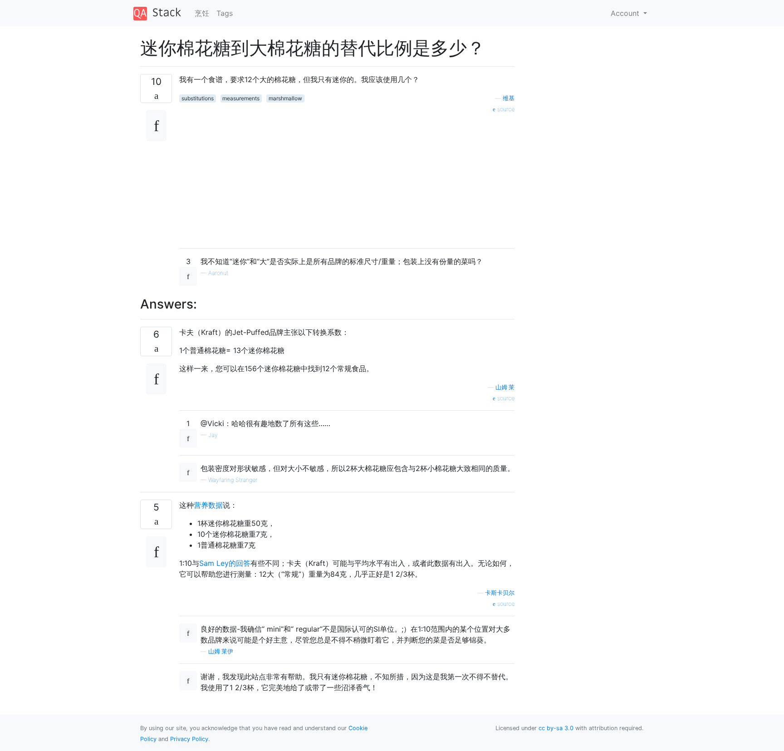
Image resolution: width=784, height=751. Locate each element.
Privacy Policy (189, 739)
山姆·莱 (504, 387)
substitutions (197, 98)
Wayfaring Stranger (232, 479)
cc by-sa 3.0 (556, 728)
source (504, 109)
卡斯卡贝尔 (499, 592)
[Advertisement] (346, 177)
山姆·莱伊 (220, 651)
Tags (224, 13)
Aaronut (218, 273)
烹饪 (202, 13)
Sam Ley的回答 (224, 563)
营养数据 (208, 505)
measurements (241, 98)
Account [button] (626, 13)
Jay (213, 435)
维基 (508, 98)
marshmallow (285, 98)
